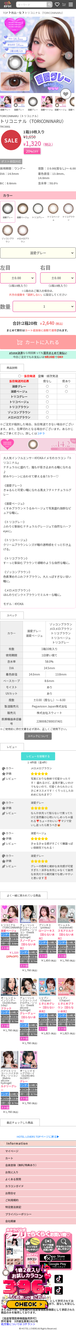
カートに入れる (41, 342)
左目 (5, 267)
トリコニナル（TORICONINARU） (44, 13)
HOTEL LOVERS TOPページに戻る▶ (38, 1136)
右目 (45, 267)
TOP (5, 13)
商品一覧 (16, 13)
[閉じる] (48, 1258)
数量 (5, 306)
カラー (8, 195)
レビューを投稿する (38, 756)
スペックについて (38, 736)
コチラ (41, 433)
